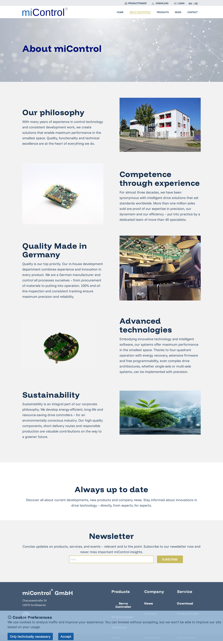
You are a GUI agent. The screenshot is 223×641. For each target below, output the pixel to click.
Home (120, 12)
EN (190, 3)
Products (163, 12)
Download (185, 603)
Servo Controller (123, 605)
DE (196, 3)
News (178, 12)
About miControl (140, 12)
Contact (192, 12)
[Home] (45, 12)
